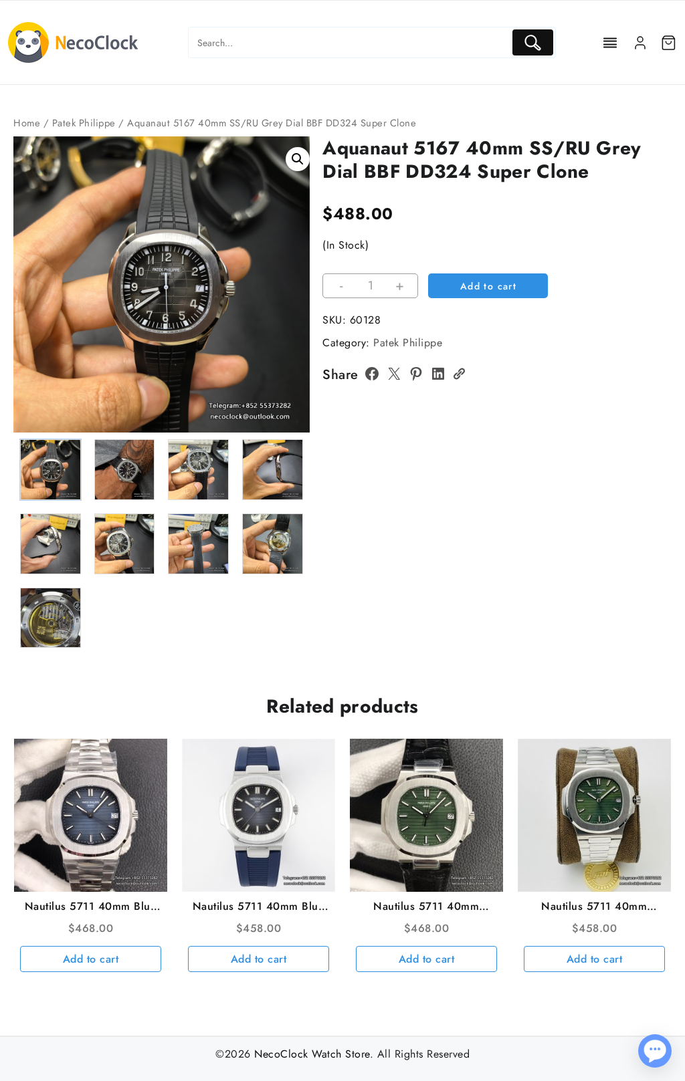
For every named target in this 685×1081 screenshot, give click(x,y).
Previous (29, 313)
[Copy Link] (459, 373)
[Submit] (532, 42)
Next (293, 313)
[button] (298, 159)
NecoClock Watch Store (312, 1054)
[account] (640, 43)
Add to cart (488, 286)
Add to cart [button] (91, 959)
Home (26, 123)
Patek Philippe (84, 123)
